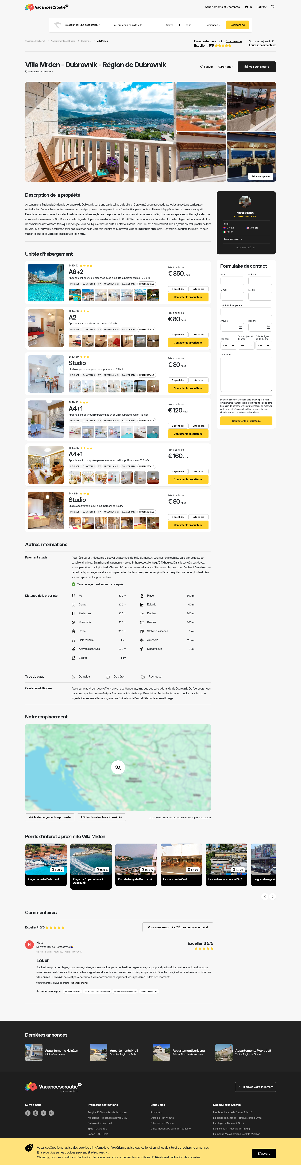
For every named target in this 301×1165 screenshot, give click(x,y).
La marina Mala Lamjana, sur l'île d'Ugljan (236, 1133)
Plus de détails (146, 284)
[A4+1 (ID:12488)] (46, 465)
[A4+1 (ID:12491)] (46, 419)
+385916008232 (233, 239)
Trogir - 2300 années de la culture (107, 1112)
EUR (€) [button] (262, 7)
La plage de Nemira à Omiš (228, 1123)
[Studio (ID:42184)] (46, 510)
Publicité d (156, 1112)
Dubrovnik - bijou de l (100, 1123)
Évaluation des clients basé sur (218, 43)
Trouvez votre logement (257, 1087)
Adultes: (225, 339)
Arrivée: (224, 321)
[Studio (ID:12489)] (46, 374)
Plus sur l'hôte (245, 247)
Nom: (223, 274)
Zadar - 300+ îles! (98, 1133)
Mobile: (252, 290)
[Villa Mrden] (100, 132)
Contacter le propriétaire (188, 297)
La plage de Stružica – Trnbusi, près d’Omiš (237, 1117)
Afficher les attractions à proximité (101, 817)
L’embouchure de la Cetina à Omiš (232, 1112)
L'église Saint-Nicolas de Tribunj (231, 1128)
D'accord (264, 1153)
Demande (226, 354)
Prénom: (252, 274)
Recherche (237, 25)
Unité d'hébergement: (232, 305)
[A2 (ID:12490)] (46, 328)
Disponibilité (178, 289)
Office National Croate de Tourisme (170, 1128)
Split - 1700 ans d (97, 1128)
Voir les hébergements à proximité (50, 817)
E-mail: (224, 290)
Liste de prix (198, 289)
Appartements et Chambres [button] (222, 7)
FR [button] (250, 7)
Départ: (252, 321)
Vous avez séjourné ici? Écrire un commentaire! (178, 927)
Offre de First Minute (162, 1117)
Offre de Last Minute (162, 1123)
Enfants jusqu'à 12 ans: (245, 337)
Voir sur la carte (259, 66)
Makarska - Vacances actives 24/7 (107, 1117)
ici (107, 1152)
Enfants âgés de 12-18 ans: (262, 337)
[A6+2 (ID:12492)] (46, 282)
